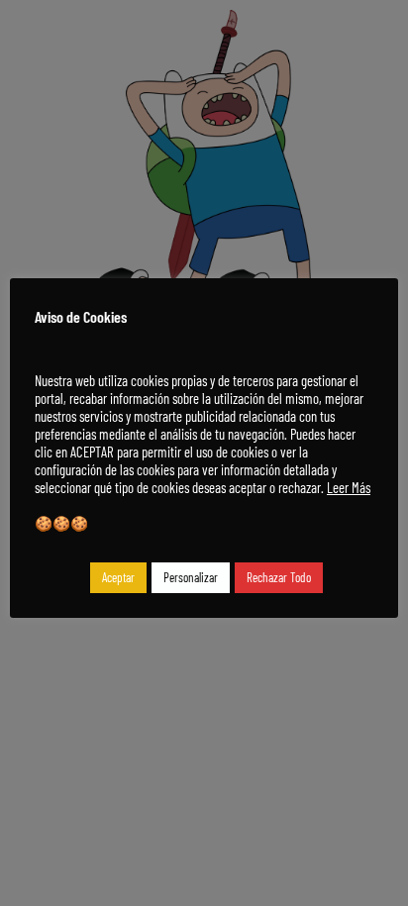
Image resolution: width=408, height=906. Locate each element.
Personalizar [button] (190, 577)
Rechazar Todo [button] (279, 577)
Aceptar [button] (118, 577)
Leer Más (348, 487)
